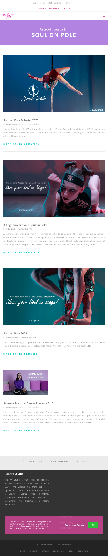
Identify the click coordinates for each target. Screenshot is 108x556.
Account (42, 9)
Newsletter (54, 9)
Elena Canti (10, 229)
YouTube (83, 461)
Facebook (35, 461)
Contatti (66, 9)
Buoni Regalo (59, 551)
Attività (45, 551)
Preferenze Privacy (74, 525)
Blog (71, 551)
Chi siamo (33, 551)
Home (22, 551)
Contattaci (83, 551)
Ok (93, 525)
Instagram (60, 461)
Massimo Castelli (13, 124)
